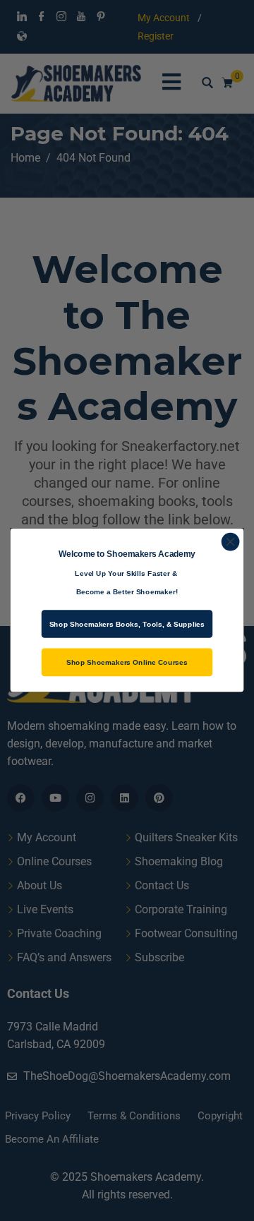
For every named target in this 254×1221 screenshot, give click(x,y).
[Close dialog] (231, 542)
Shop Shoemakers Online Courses (127, 662)
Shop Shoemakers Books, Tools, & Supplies (127, 624)
